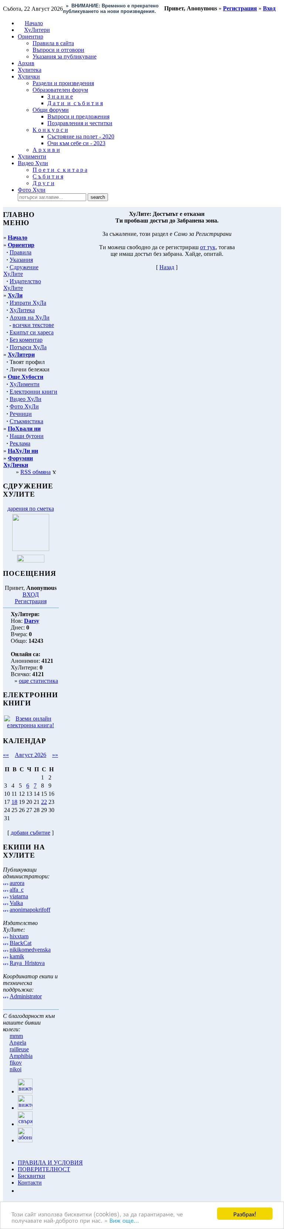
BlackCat (20, 943)
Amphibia (21, 1056)
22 (44, 802)
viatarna (19, 896)
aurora (17, 883)
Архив (26, 63)
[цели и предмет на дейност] (30, 549)
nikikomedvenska (30, 949)
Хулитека (29, 70)
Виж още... (124, 1220)
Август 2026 (30, 755)
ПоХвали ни (24, 428)
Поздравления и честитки (79, 123)
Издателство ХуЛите (22, 284)
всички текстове (33, 325)
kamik (17, 956)
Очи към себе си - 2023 (76, 143)
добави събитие (30, 832)
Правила (20, 252)
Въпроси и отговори (58, 50)
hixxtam (19, 936)
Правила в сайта (53, 43)
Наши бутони (27, 436)
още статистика (38, 681)
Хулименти (32, 156)
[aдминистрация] (20, 1191)
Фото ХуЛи (24, 406)
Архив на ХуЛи (30, 317)
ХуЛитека (22, 310)
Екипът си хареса (32, 332)
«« (6, 755)
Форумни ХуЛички (18, 461)
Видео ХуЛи (25, 399)
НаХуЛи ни (23, 451)
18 (14, 802)
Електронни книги (33, 391)
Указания (21, 260)
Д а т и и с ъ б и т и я (75, 103)
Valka (16, 903)
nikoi (15, 1069)
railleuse (19, 1049)
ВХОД (31, 594)
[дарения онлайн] (30, 560)
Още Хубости (25, 377)
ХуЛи (15, 295)
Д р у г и (43, 183)
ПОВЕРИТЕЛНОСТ (44, 1169)
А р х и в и (46, 150)
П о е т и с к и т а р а (60, 170)
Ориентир (21, 245)
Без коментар (26, 340)
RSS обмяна (35, 472)
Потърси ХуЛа (28, 347)
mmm (16, 1036)
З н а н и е (60, 96)
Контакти (30, 1182)
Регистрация (31, 601)
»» (55, 755)
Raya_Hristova (27, 963)
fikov (16, 1062)
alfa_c (17, 889)
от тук (208, 247)
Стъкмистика (26, 421)
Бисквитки (31, 1176)
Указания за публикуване (65, 56)
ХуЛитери (37, 30)
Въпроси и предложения (78, 116)
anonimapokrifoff (30, 909)
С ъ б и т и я (48, 176)
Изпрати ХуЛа (28, 303)
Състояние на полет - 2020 (80, 136)
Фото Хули (31, 190)
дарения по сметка (30, 508)
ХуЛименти (25, 384)
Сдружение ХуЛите (20, 270)
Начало (34, 23)
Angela (17, 1042)
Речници (21, 414)
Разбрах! (244, 1213)
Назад (166, 267)
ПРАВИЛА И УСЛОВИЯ (50, 1162)
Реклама (20, 443)
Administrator (26, 996)
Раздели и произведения (63, 83)
